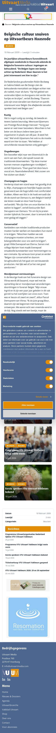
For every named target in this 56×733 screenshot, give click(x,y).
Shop (4, 713)
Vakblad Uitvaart (10, 709)
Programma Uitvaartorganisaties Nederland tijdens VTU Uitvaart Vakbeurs (25, 535)
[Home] (3, 24)
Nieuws (21, 446)
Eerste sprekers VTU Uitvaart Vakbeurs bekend (26, 555)
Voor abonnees (9, 727)
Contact (6, 722)
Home (5, 692)
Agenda (6, 700)
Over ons (6, 718)
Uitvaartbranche (10, 705)
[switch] (49, 370)
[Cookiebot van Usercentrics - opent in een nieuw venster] (41, 317)
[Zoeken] (28, 9)
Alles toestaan (28, 405)
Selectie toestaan (28, 413)
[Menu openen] (10, 9)
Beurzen (8, 24)
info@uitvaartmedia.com (16, 666)
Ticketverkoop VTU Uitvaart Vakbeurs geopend (26, 562)
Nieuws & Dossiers (11, 696)
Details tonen (42, 397)
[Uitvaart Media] (28, 3)
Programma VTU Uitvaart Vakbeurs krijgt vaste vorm (26, 545)
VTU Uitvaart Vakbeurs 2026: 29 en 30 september (27, 570)
